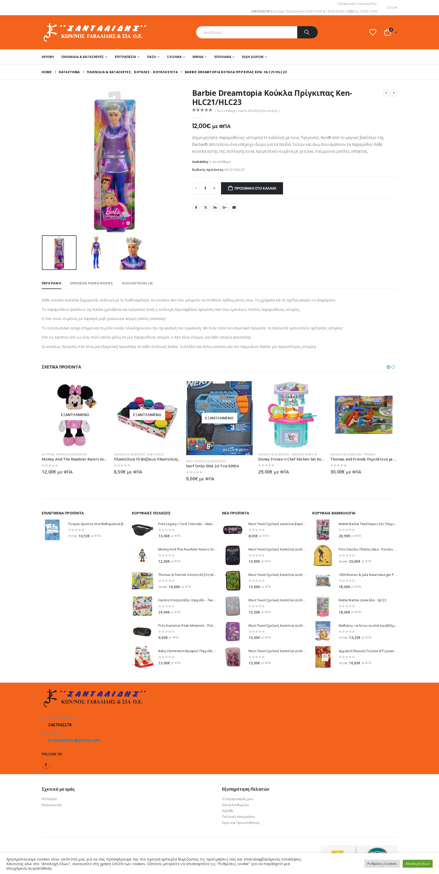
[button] (43, 161)
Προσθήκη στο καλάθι (255, 188)
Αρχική (48, 56)
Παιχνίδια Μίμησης (304, 454)
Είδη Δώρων (252, 56)
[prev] (386, 93)
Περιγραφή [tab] (51, 283)
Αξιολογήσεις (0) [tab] (137, 283)
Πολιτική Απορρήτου (238, 816)
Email (234, 207)
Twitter (205, 207)
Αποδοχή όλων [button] (418, 863)
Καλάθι (227, 810)
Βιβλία (198, 56)
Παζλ (151, 56)
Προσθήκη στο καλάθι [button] (316, 389)
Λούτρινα (48, 454)
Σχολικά (174, 56)
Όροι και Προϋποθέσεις (241, 822)
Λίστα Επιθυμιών (235, 805)
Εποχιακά (222, 56)
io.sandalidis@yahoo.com (74, 740)
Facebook (196, 207)
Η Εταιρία (49, 798)
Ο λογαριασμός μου (237, 798)
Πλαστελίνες (155, 454)
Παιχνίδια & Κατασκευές (82, 56)
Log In (392, 7)
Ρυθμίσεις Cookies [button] (382, 863)
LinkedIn (215, 207)
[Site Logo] (94, 32)
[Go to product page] (291, 414)
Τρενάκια (369, 454)
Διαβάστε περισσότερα (100, 389)
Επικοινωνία (51, 805)
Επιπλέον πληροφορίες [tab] (91, 283)
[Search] (307, 32)
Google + (225, 207)
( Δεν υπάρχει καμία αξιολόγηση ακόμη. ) (247, 110)
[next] (393, 93)
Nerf (189, 461)
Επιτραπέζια (125, 56)
